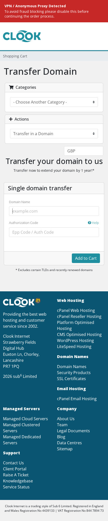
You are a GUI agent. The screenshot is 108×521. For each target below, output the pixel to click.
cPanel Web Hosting (76, 310)
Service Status (16, 487)
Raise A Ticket (16, 475)
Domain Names (71, 366)
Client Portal (14, 469)
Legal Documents (73, 430)
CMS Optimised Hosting (79, 334)
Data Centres (69, 443)
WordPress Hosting (75, 340)
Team (62, 424)
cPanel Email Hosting (77, 398)
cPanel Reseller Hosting (79, 316)
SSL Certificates (71, 378)
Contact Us (13, 463)
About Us (66, 418)
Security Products (74, 372)
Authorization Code (54, 222)
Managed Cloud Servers (25, 418)
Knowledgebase (18, 481)
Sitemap (65, 449)
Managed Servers (21, 408)
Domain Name (19, 202)
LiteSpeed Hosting (74, 346)
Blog (61, 437)
